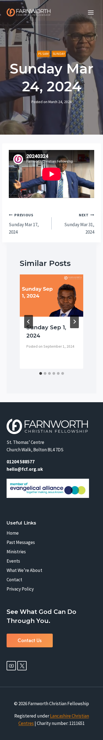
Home (13, 533)
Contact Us (30, 640)
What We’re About (24, 570)
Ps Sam (43, 54)
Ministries (16, 552)
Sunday (59, 54)
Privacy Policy (20, 589)
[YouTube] (11, 665)
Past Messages (21, 542)
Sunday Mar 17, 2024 (24, 224)
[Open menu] (90, 12)
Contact (14, 580)
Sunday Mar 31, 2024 (79, 224)
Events (13, 561)
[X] (22, 665)
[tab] (40, 373)
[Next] (74, 321)
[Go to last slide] (28, 321)
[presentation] (51, 295)
